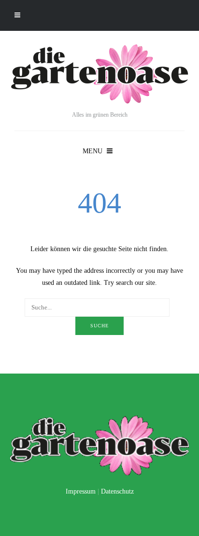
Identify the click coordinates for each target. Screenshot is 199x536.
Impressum (81, 491)
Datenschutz (117, 491)
